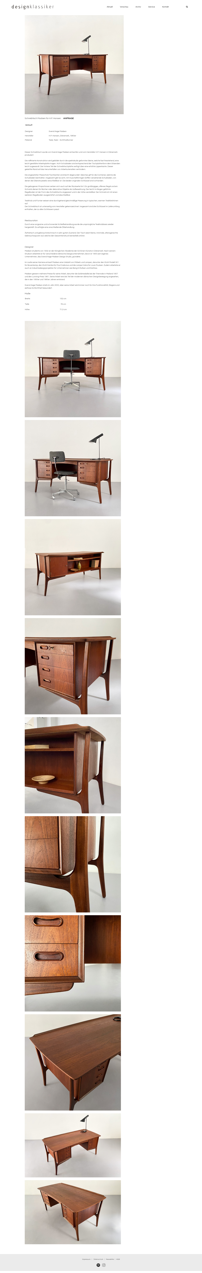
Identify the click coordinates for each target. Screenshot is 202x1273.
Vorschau (124, 7)
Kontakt (165, 7)
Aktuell (110, 7)
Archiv (138, 7)
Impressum (86, 1259)
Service (151, 7)
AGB (118, 1259)
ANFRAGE (68, 118)
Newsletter (110, 1259)
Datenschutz (99, 1259)
